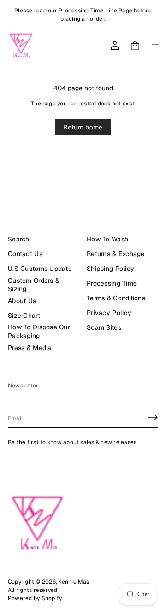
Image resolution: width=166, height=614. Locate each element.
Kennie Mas (73, 581)
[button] (135, 45)
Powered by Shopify (35, 598)
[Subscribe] (152, 417)
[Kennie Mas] (21, 45)
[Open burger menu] (155, 45)
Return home (82, 127)
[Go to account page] (115, 45)
